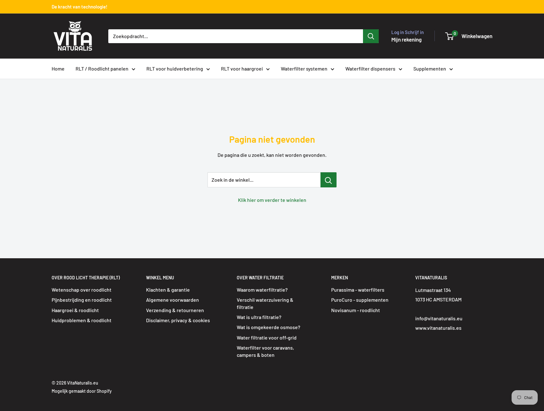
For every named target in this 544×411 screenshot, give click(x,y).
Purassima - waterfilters (357, 290)
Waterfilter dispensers (370, 68)
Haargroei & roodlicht (75, 310)
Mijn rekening (406, 39)
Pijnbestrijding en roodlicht (82, 300)
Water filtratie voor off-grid (267, 337)
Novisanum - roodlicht (355, 310)
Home (58, 68)
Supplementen (429, 68)
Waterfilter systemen (304, 68)
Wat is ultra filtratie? (259, 317)
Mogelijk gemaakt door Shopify (82, 391)
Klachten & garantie (168, 290)
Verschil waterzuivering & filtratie (265, 303)
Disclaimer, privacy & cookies (178, 320)
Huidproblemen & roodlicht (81, 320)
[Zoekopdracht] (371, 36)
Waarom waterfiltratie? (262, 290)
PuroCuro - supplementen (359, 300)
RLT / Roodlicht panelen (102, 68)
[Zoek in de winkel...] (328, 179)
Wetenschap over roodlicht (81, 290)
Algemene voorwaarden (172, 300)
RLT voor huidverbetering (174, 68)
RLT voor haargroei (242, 68)
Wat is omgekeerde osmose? (268, 327)
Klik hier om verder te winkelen (272, 200)
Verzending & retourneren (175, 310)
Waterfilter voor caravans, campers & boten (265, 351)
